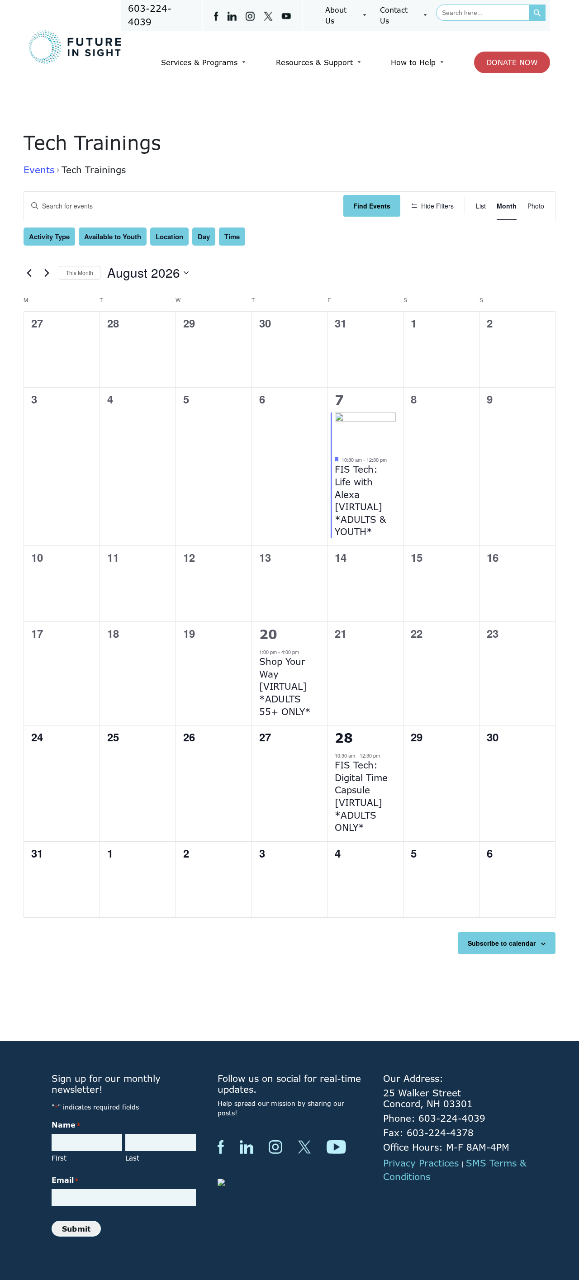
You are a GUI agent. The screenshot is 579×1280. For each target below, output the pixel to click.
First (59, 1158)
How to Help (413, 62)
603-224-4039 (149, 15)
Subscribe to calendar (502, 943)
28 (344, 737)
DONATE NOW (512, 62)
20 (268, 634)
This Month (79, 272)
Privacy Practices (421, 1163)
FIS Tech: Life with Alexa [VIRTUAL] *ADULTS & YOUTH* (360, 500)
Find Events (371, 205)
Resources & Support (314, 62)
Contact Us (394, 15)
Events (39, 170)
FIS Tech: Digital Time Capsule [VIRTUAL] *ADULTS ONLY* (361, 796)
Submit (76, 1229)
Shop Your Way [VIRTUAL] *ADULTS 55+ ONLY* (285, 686)
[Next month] (46, 272)
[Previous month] (29, 272)
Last (132, 1158)
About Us (335, 15)
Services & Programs (199, 62)
